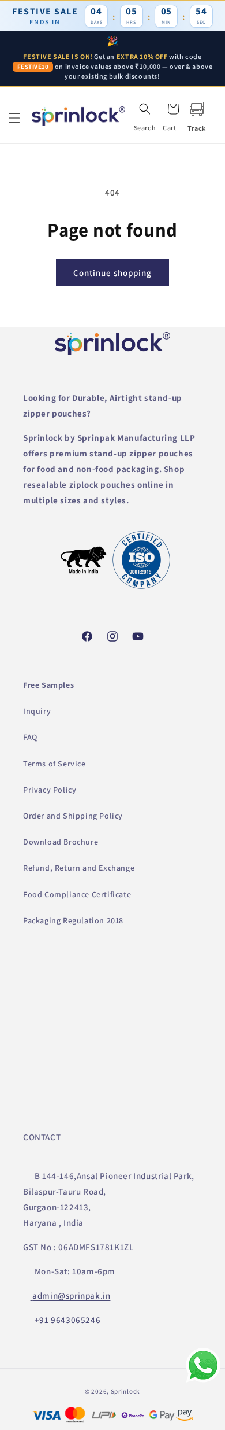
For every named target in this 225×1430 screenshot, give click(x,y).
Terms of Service (54, 763)
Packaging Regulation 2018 (73, 920)
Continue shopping (112, 272)
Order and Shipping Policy (73, 815)
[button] (14, 118)
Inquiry (37, 711)
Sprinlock (125, 1391)
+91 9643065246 (67, 1319)
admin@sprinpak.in (71, 1295)
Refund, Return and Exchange (78, 868)
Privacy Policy (49, 789)
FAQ (30, 737)
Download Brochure (60, 841)
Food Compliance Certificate (77, 894)
